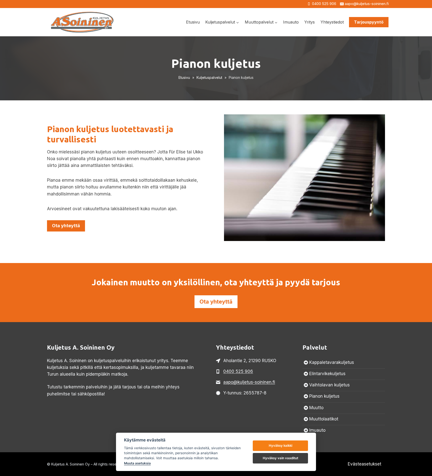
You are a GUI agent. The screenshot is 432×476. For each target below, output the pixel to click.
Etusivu (193, 22)
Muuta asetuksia (137, 463)
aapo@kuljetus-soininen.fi (249, 382)
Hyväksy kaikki (280, 445)
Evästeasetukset (364, 463)
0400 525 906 (238, 371)
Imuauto (291, 22)
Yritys (309, 22)
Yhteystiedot (332, 22)
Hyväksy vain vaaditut (280, 458)
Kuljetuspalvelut (209, 77)
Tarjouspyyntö (369, 22)
